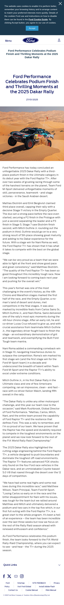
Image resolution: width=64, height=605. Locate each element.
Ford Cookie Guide (38, 19)
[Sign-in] (58, 40)
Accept (32, 28)
